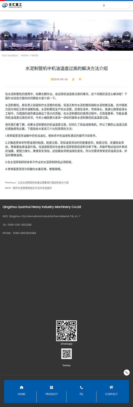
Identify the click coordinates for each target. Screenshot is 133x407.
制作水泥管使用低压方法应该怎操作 (32, 188)
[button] (66, 47)
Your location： (11, 55)
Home (24, 55)
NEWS (34, 55)
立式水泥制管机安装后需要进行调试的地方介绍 (43, 183)
